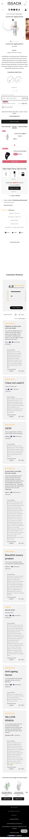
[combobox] (14, 179)
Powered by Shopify (14, 832)
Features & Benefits (14, 217)
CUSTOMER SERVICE (14, 811)
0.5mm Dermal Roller (20, 151)
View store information (8, 205)
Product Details (14, 213)
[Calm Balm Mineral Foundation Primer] (6, 785)
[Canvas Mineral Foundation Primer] (18, 785)
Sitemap (15, 828)
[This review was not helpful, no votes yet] (22, 371)
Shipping (9, 52)
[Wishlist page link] (26, 2)
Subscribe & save (9, 103)
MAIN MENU (14, 807)
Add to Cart (14, 161)
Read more (8, 489)
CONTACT (14, 815)
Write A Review (16, 307)
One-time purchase (9, 98)
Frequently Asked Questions (14, 227)
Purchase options (7, 95)
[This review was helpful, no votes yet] (19, 371)
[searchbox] (8, 314)
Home (8, 14)
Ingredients (14, 220)
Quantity (14, 87)
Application (14, 223)
